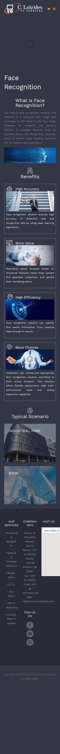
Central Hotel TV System (11, 619)
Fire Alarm (11, 593)
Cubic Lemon (31, 678)
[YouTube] (29, 633)
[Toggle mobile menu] (54, 8)
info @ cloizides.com (31, 588)
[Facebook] (29, 625)
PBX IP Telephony (11, 605)
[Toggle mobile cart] (48, 8)
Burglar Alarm (11, 575)
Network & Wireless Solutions (11, 559)
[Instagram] (29, 642)
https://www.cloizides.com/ (39, 601)
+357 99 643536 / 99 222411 (30, 567)
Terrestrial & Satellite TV (11, 539)
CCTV (11, 584)
